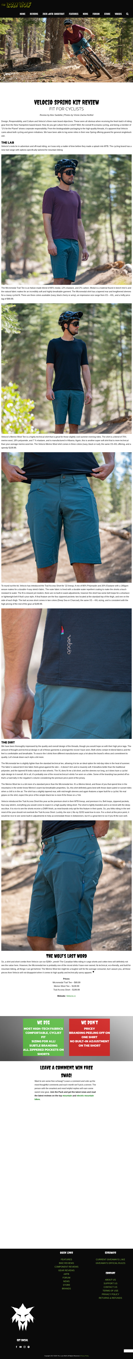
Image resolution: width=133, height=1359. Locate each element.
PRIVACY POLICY (110, 1294)
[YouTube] (20, 1347)
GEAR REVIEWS (66, 1270)
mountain (67, 1096)
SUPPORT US (110, 1283)
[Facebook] (16, 1347)
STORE (66, 1285)
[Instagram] (25, 1347)
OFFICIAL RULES (116, 1263)
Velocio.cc (71, 996)
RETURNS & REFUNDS (110, 1298)
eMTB (66, 1274)
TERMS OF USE (110, 1291)
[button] (127, 13)
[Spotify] (29, 1347)
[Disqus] (66, 1138)
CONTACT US (110, 1287)
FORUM (66, 1278)
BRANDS (66, 1289)
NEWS (66, 1281)
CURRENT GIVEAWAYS (107, 1259)
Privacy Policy (85, 1356)
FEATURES (66, 1259)
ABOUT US (110, 1280)
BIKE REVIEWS (66, 1263)
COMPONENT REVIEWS (66, 1267)
